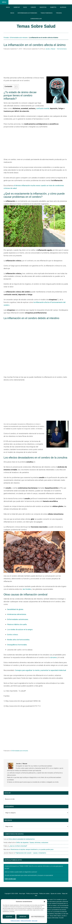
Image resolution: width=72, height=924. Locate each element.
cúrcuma (53, 657)
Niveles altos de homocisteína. (18, 640)
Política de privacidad (32, 893)
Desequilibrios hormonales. (17, 645)
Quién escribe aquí (10, 879)
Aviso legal (22, 893)
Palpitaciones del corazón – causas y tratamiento (30, 853)
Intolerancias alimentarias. (16, 614)
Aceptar (9, 916)
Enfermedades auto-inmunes (19, 37)
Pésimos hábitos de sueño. (17, 624)
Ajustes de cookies (56, 893)
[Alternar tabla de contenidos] (15, 86)
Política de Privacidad (26, 920)
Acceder (61, 917)
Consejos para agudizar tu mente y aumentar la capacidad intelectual (40, 670)
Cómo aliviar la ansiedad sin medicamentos (22, 839)
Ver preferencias (37, 916)
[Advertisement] (36, 63)
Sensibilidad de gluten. (15, 609)
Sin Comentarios (62, 49)
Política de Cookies (15, 920)
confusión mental (42, 108)
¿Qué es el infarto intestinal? (18, 846)
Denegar (22, 916)
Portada (6, 37)
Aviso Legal (34, 920)
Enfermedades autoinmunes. (17, 619)
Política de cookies (44, 893)
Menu (4, 2)
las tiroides (27, 589)
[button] (44, 901)
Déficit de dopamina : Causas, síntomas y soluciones (32, 842)
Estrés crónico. (12, 635)
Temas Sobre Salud (36, 26)
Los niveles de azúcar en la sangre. (20, 629)
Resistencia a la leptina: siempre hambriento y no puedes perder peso (32, 849)
